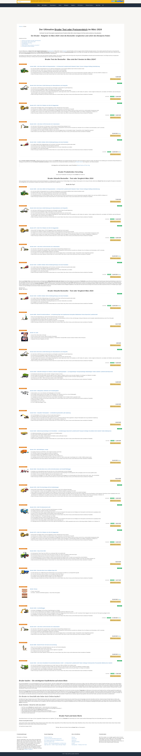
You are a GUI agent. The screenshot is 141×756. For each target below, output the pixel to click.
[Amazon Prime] (119, 133)
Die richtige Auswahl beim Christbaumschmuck (54, 740)
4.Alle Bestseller (25, 44)
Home (38, 5)
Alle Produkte (44, 5)
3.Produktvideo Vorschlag (27, 42)
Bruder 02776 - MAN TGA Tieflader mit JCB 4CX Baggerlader (44, 105)
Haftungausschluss (75, 741)
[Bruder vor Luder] (24, 336)
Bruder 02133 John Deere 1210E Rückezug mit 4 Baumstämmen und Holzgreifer (49, 85)
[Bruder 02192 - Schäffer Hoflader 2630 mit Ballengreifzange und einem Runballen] (24, 144)
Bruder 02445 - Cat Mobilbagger (37, 608)
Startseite (21, 26)
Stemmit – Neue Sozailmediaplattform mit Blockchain (55, 743)
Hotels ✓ (60, 5)
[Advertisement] (70, 15)
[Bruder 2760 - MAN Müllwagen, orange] (24, 451)
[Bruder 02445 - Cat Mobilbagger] (24, 610)
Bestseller (65, 51)
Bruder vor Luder (34, 332)
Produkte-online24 (79, 161)
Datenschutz (74, 738)
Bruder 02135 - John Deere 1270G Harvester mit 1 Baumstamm (45, 124)
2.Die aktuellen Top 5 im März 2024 (28, 41)
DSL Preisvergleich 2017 (49, 741)
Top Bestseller (51, 51)
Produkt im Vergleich (28, 749)
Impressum (74, 740)
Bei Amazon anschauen (116, 98)
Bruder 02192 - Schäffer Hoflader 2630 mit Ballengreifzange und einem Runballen (49, 142)
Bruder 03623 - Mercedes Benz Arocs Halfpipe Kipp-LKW (43, 570)
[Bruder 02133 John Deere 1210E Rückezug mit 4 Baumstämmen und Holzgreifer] (24, 87)
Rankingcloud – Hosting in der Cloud (79, 744)
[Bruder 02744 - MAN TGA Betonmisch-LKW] (24, 511)
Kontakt (73, 743)
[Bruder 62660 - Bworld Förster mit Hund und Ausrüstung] (24, 647)
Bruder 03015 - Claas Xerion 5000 (38, 550)
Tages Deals (98, 5)
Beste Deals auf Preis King (83, 165)
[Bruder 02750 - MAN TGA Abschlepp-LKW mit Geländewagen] (24, 489)
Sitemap (73, 737)
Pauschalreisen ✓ (53, 5)
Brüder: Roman (33, 589)
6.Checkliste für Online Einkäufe (28, 46)
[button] (48, 5)
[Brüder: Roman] (24, 593)
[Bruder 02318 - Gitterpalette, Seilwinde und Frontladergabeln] (24, 392)
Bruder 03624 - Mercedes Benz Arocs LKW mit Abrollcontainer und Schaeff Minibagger (50, 469)
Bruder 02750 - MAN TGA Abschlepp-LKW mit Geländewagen (44, 487)
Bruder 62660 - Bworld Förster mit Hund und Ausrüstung (43, 644)
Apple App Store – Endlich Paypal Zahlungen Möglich (55, 744)
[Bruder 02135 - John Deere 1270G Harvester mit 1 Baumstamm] (24, 126)
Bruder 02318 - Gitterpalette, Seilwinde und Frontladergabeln (44, 390)
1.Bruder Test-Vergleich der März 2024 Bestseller (31, 40)
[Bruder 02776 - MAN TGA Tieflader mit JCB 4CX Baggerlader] (24, 107)
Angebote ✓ (73, 5)
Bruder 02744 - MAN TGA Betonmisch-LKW (40, 507)
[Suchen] (103, 5)
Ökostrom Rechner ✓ (90, 5)
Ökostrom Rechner (48, 737)
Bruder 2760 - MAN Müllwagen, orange (39, 449)
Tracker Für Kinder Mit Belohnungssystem (53, 738)
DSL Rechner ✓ (80, 5)
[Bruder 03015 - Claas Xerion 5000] (24, 555)
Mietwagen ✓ (66, 5)
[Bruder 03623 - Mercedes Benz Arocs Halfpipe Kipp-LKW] (24, 572)
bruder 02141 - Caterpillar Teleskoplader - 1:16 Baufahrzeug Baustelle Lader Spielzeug (50, 412)
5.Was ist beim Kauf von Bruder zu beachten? (30, 45)
